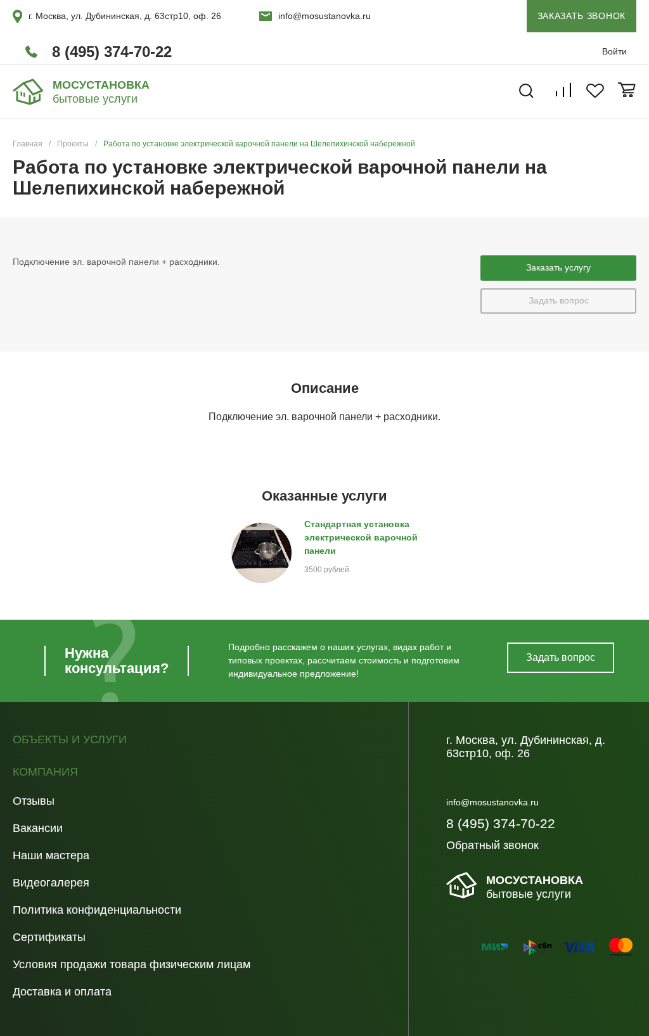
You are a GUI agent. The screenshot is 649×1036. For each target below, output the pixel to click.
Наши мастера (51, 855)
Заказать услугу (558, 267)
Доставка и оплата (62, 991)
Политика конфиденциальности (97, 910)
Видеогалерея (51, 882)
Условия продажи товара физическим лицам (131, 964)
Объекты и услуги (70, 740)
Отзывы (34, 801)
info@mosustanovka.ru (324, 16)
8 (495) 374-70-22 (112, 51)
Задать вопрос (559, 300)
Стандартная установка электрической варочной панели (361, 537)
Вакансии (38, 828)
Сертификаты (49, 937)
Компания (45, 772)
